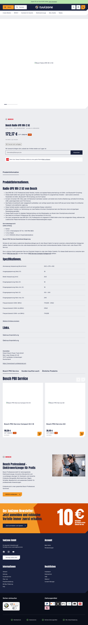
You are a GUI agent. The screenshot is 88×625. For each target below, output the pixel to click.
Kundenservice (7, 576)
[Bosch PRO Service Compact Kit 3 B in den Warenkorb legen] (39, 434)
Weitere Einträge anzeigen (11, 321)
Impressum (48, 571)
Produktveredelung (8, 581)
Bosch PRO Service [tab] (11, 371)
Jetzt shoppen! (53, 1)
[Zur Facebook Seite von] (4, 552)
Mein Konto (48, 545)
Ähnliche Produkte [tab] (49, 371)
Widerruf (47, 579)
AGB (46, 576)
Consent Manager (49, 581)
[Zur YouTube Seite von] (13, 552)
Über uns (5, 579)
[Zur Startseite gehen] (44, 7)
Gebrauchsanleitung (11, 335)
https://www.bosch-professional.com (14, 363)
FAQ (4, 586)
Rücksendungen (49, 548)
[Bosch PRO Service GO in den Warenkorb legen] (82, 434)
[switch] (14, 608)
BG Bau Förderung (8, 584)
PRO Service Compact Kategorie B (39, 253)
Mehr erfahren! (46, 159)
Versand (16, 139)
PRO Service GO (12, 253)
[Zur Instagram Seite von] (9, 552)
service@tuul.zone (17, 547)
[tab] (5, 104)
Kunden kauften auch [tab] (30, 371)
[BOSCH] (9, 119)
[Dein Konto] (74, 7)
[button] (44, 62)
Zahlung (5, 574)
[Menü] (19, 603)
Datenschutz (48, 574)
